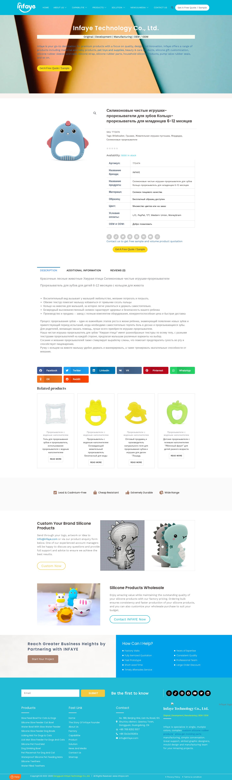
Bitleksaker (118, 136)
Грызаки (130, 136)
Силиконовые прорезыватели (122, 139)
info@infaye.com (47, 539)
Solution (117, 7)
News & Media (138, 7)
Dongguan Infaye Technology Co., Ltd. (71, 776)
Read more (55, 459)
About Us (59, 7)
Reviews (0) (117, 270)
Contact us (160, 7)
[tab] (48, 270)
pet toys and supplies (111, 50)
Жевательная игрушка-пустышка (153, 136)
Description (48, 270)
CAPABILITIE (78, 7)
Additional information (84, 270)
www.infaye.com (121, 776)
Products (98, 7)
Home (46, 7)
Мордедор (176, 136)
